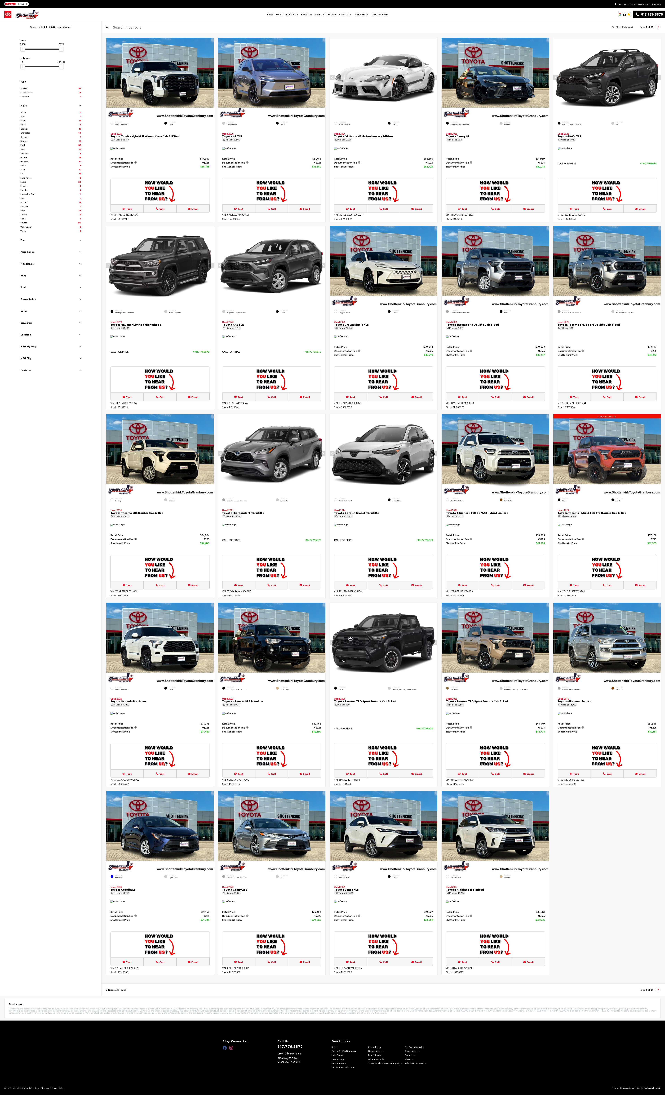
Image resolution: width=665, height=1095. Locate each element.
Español (22, 4)
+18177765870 (648, 163)
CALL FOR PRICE (567, 163)
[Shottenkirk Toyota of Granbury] (27, 14)
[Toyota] (7, 14)
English (10, 4)
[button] (211, 77)
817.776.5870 (651, 14)
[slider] (22, 49)
